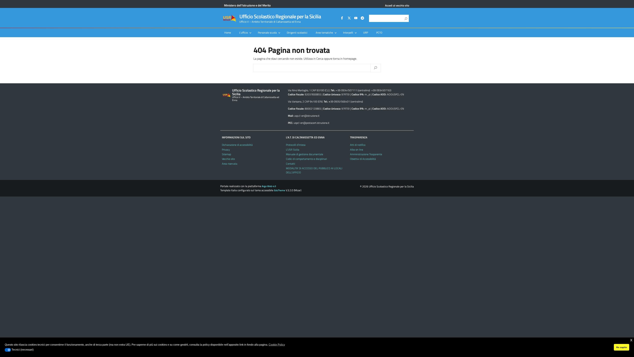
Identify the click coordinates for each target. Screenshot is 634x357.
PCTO (379, 33)
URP (365, 33)
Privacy (226, 150)
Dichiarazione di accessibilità (237, 145)
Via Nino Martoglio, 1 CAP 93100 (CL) (308, 90)
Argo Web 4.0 (269, 186)
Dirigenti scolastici (297, 33)
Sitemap (226, 154)
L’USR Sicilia (292, 150)
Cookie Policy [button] (277, 344)
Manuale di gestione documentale (304, 154)
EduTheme (279, 190)
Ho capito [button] (621, 347)
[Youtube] (355, 18)
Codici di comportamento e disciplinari (306, 159)
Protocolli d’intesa (295, 145)
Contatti (290, 164)
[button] (8, 350)
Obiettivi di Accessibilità (363, 159)
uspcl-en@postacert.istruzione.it (311, 123)
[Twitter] (349, 18)
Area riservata (229, 164)
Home (227, 33)
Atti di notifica (357, 145)
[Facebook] (342, 18)
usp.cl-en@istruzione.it (306, 116)
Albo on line (356, 150)
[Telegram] (362, 18)
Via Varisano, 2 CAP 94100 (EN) (305, 101)
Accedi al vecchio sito (397, 5)
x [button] (631, 339)
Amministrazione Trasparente (366, 154)
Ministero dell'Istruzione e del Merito (247, 5)
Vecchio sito (228, 159)
